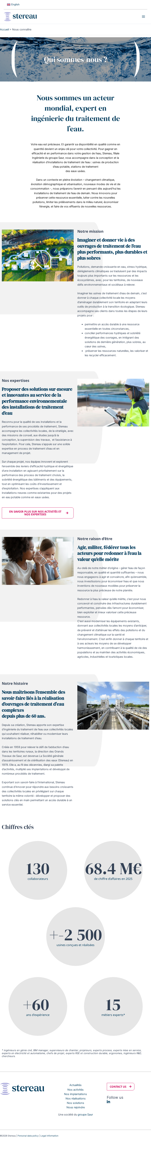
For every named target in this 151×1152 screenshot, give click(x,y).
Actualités (75, 1085)
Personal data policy (28, 1135)
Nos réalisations (76, 1098)
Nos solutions (75, 1103)
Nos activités (75, 1089)
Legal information (49, 1135)
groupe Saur (85, 1114)
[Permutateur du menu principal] (143, 16)
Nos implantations (75, 1094)
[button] (120, 1086)
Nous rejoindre (75, 1107)
